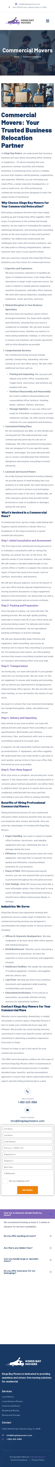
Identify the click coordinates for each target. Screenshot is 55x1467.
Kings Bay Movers (37, 1457)
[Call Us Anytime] (27, 1091)
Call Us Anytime (27, 1098)
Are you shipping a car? (19, 1181)
